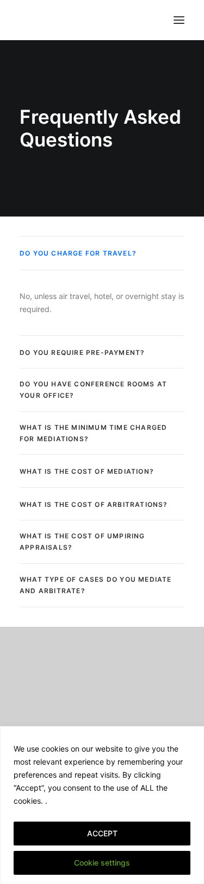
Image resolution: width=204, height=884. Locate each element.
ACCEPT (102, 833)
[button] (179, 20)
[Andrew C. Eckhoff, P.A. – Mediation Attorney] (41, 20)
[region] (102, 805)
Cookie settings (102, 862)
